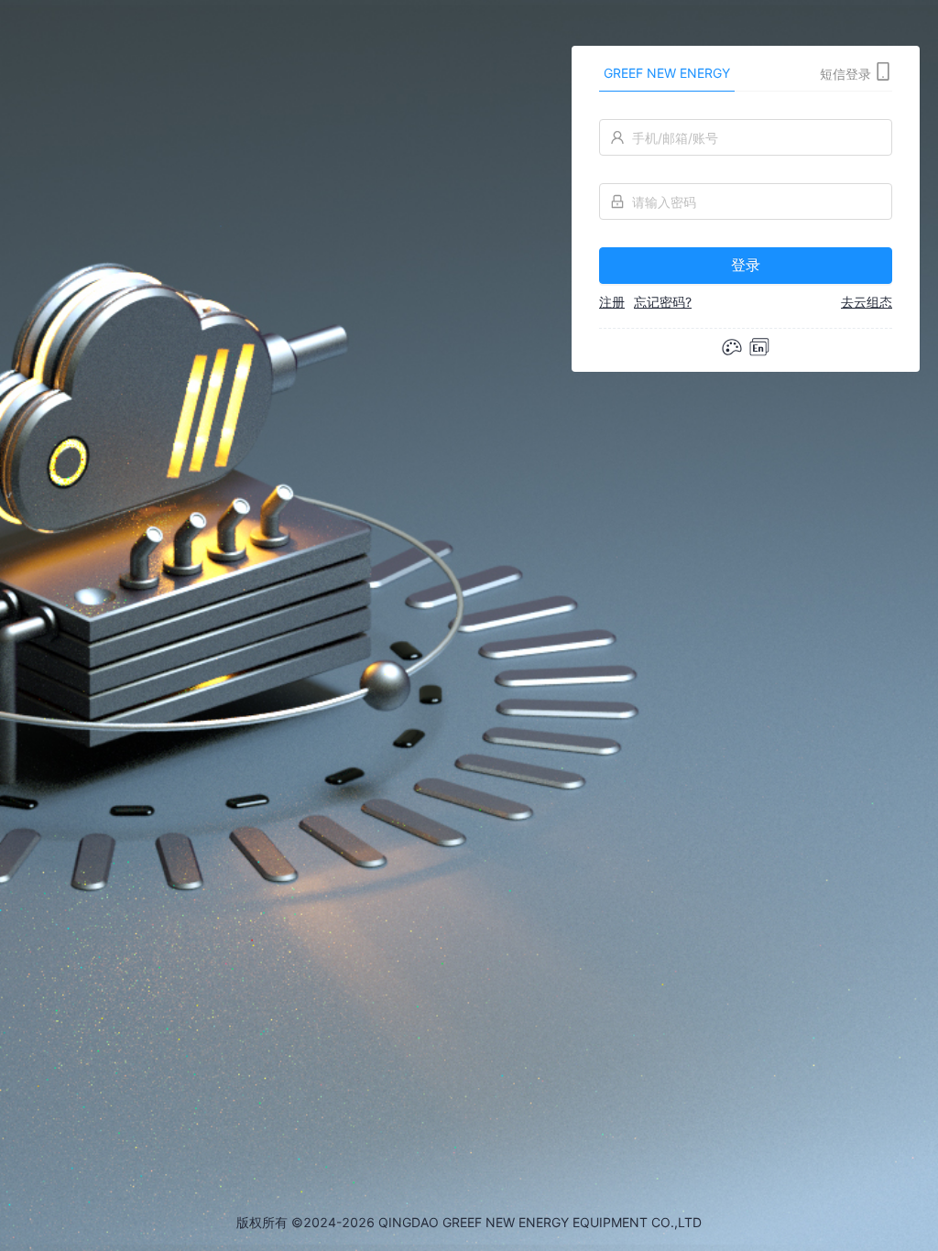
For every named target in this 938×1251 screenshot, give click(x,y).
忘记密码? (663, 302)
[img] (759, 347)
